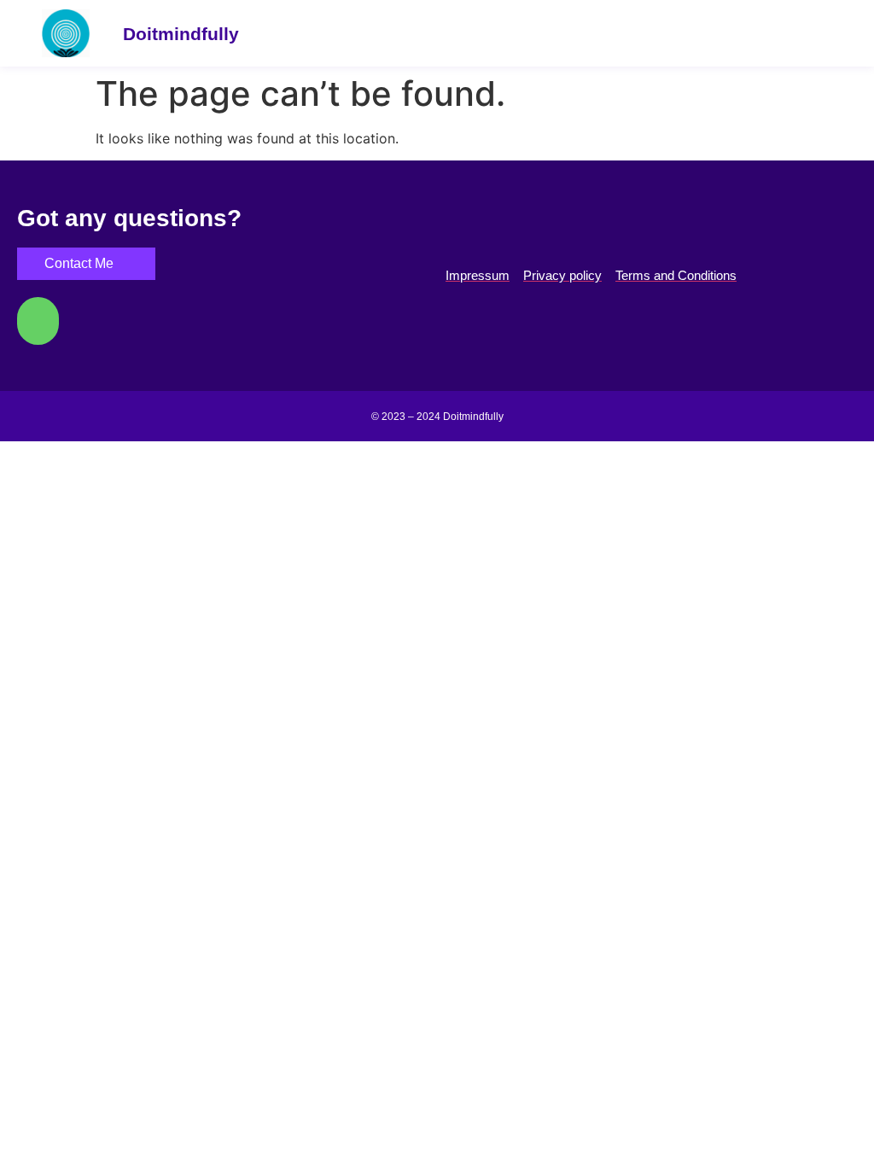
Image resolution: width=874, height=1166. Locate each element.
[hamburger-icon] (825, 33)
